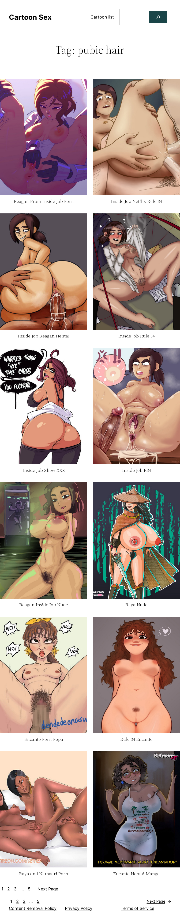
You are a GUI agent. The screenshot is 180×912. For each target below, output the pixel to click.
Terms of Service (137, 908)
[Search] (158, 17)
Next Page (48, 888)
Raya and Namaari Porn (43, 873)
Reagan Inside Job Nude (43, 604)
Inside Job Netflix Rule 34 (136, 201)
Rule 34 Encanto (136, 739)
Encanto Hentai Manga (136, 873)
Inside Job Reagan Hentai (43, 336)
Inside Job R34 (136, 470)
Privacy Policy (78, 908)
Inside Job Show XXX (43, 470)
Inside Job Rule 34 (136, 336)
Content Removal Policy (32, 908)
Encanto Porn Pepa (43, 739)
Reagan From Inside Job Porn (44, 201)
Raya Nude (136, 604)
